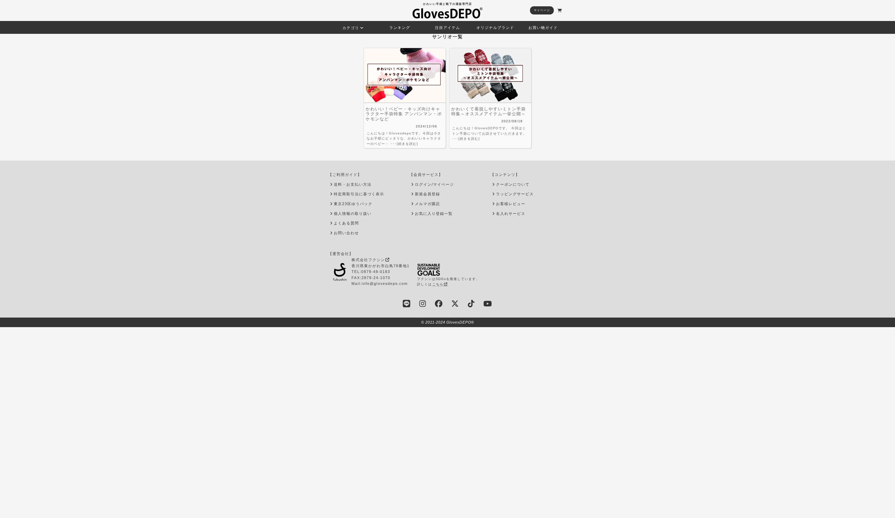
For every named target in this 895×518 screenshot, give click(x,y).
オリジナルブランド (495, 28)
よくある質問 (346, 223)
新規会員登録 (427, 194)
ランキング (399, 28)
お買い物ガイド (543, 28)
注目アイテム (447, 28)
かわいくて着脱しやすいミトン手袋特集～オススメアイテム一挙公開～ (488, 111)
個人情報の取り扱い (353, 214)
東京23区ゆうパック (353, 204)
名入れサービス (510, 214)
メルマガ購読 (427, 204)
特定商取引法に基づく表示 (359, 194)
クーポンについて (513, 184)
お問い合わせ (346, 233)
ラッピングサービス (515, 194)
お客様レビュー (510, 204)
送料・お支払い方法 (353, 184)
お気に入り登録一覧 (434, 214)
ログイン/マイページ (434, 184)
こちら (438, 284)
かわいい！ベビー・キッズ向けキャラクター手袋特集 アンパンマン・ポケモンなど (404, 114)
